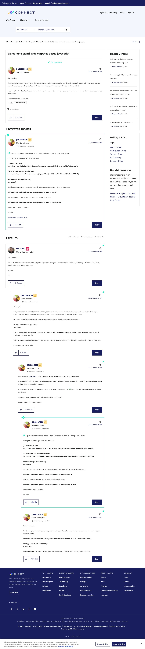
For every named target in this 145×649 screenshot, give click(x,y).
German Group (116, 161)
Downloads (63, 586)
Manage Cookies (102, 644)
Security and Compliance (52, 626)
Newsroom (104, 595)
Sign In (131, 12)
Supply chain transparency (83, 626)
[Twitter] (17, 609)
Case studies (46, 577)
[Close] (141, 643)
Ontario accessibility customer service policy (109, 626)
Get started (37, 3)
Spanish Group (14, 109)
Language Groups (20, 103)
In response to (26, 146)
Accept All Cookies (119, 644)
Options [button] (135, 42)
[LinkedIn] (29, 609)
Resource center (64, 577)
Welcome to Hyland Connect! (122, 193)
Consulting (84, 586)
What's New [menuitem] (10, 20)
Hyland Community (108, 12)
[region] (72, 644)
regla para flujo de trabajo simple (121, 122)
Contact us (14, 593)
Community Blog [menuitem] (41, 20)
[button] (10, 117)
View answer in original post (17, 217)
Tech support (128, 590)
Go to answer (56, 62)
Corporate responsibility (109, 590)
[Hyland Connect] (21, 12)
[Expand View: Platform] (29, 20)
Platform (22, 42)
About (103, 582)
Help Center (115, 200)
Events (126, 577)
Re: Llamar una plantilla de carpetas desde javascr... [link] (67, 42)
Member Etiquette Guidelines (122, 196)
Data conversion (85, 590)
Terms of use (37, 626)
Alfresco (31, 42)
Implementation (86, 577)
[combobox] (53, 29)
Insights (45, 586)
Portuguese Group (118, 150)
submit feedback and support (57, 3)
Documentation (129, 586)
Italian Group (116, 157)
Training (126, 582)
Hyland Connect (11, 42)
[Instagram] (23, 609)
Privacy (20, 626)
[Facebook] (11, 609)
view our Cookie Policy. (65, 647)
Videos (61, 590)
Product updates (65, 595)
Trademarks (67, 626)
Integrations (46, 590)
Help (122, 12)
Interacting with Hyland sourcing (72, 629)
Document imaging (86, 595)
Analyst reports (47, 582)
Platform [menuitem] (23, 20)
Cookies (28, 626)
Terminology (63, 582)
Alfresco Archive (42, 42)
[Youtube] (34, 609)
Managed (83, 582)
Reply (97, 117)
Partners (104, 586)
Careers (103, 577)
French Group (116, 147)
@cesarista (32, 376)
